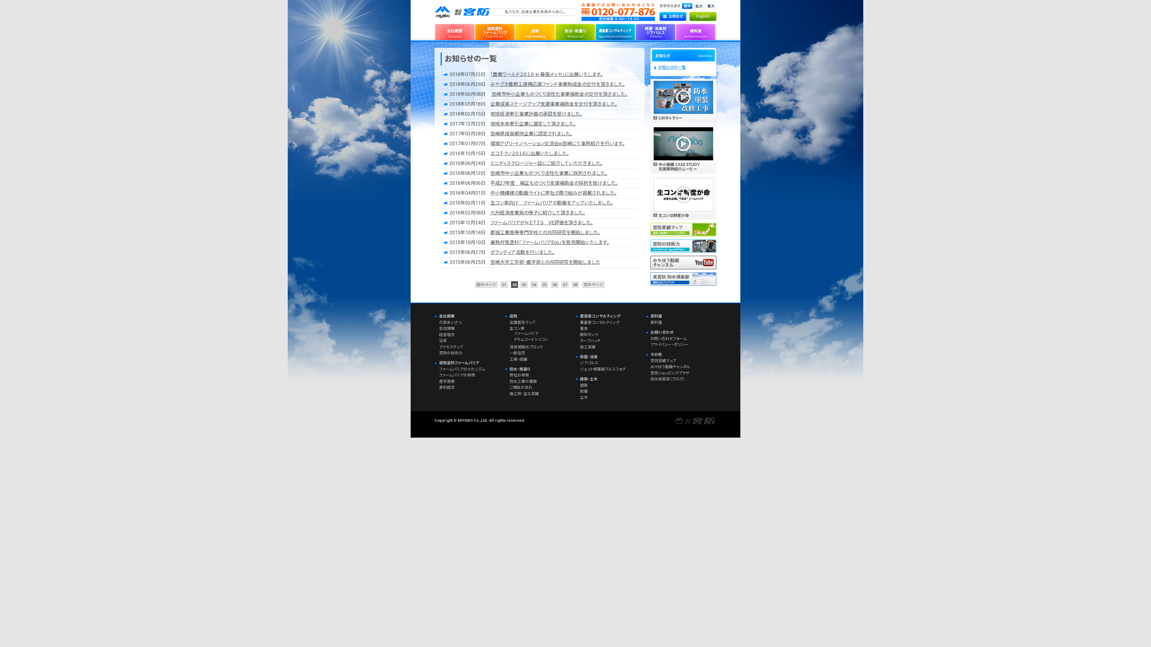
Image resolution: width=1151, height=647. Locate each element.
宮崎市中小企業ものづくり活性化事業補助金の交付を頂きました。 (558, 94)
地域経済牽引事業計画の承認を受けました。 (536, 114)
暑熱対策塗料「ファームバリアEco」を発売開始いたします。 (549, 242)
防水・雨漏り (575, 31)
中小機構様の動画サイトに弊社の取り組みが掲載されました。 (553, 193)
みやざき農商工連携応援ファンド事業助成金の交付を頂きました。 (557, 84)
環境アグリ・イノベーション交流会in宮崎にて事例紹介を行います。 (557, 143)
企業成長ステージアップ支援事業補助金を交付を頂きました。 (553, 104)
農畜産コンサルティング (615, 31)
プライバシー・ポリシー (669, 344)
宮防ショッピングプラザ (669, 373)
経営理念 (447, 334)
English (702, 16)
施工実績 (588, 347)
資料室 (696, 31)
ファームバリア (526, 333)
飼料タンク (589, 334)
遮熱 (535, 31)
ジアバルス (589, 363)
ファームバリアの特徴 (457, 375)
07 (565, 284)
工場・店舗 (518, 359)
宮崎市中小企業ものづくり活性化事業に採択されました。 (548, 173)
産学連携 (447, 381)
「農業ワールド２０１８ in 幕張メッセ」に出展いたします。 (546, 74)
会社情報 (447, 328)
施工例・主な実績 (524, 393)
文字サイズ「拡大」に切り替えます (699, 6)
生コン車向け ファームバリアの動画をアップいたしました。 (551, 203)
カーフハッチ (590, 340)
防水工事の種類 (523, 381)
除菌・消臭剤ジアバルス (655, 31)
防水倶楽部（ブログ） (667, 379)
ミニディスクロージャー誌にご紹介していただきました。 (546, 163)
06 (555, 284)
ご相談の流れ (521, 387)
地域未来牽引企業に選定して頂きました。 (533, 124)
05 (544, 284)
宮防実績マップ (663, 361)
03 (524, 284)
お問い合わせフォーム (668, 338)
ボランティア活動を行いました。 (522, 252)
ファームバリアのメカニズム (462, 369)
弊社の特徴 (519, 375)
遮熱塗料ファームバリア (495, 31)
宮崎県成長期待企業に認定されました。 (531, 134)
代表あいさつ (450, 322)
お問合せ (672, 16)
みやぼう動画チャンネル (670, 367)
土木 (584, 397)
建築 (584, 385)
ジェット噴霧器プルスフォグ (603, 369)
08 (575, 284)
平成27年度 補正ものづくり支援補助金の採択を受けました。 (554, 183)
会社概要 (455, 31)
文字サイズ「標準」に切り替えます (687, 6)
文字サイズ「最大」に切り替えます (711, 6)
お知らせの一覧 (672, 67)
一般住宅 (517, 353)
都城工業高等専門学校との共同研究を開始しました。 (545, 232)
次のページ (593, 284)
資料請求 (447, 387)
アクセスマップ (451, 347)
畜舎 (584, 328)
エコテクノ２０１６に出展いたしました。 (529, 153)
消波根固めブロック (526, 347)
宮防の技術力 (450, 353)
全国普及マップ (522, 322)
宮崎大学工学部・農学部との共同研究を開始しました (545, 262)
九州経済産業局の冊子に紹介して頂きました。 (537, 213)
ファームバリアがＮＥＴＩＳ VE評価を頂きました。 (541, 223)
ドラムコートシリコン (531, 339)
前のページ (486, 284)
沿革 (443, 340)
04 (534, 284)
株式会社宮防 (463, 12)
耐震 (584, 391)
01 (504, 284)
